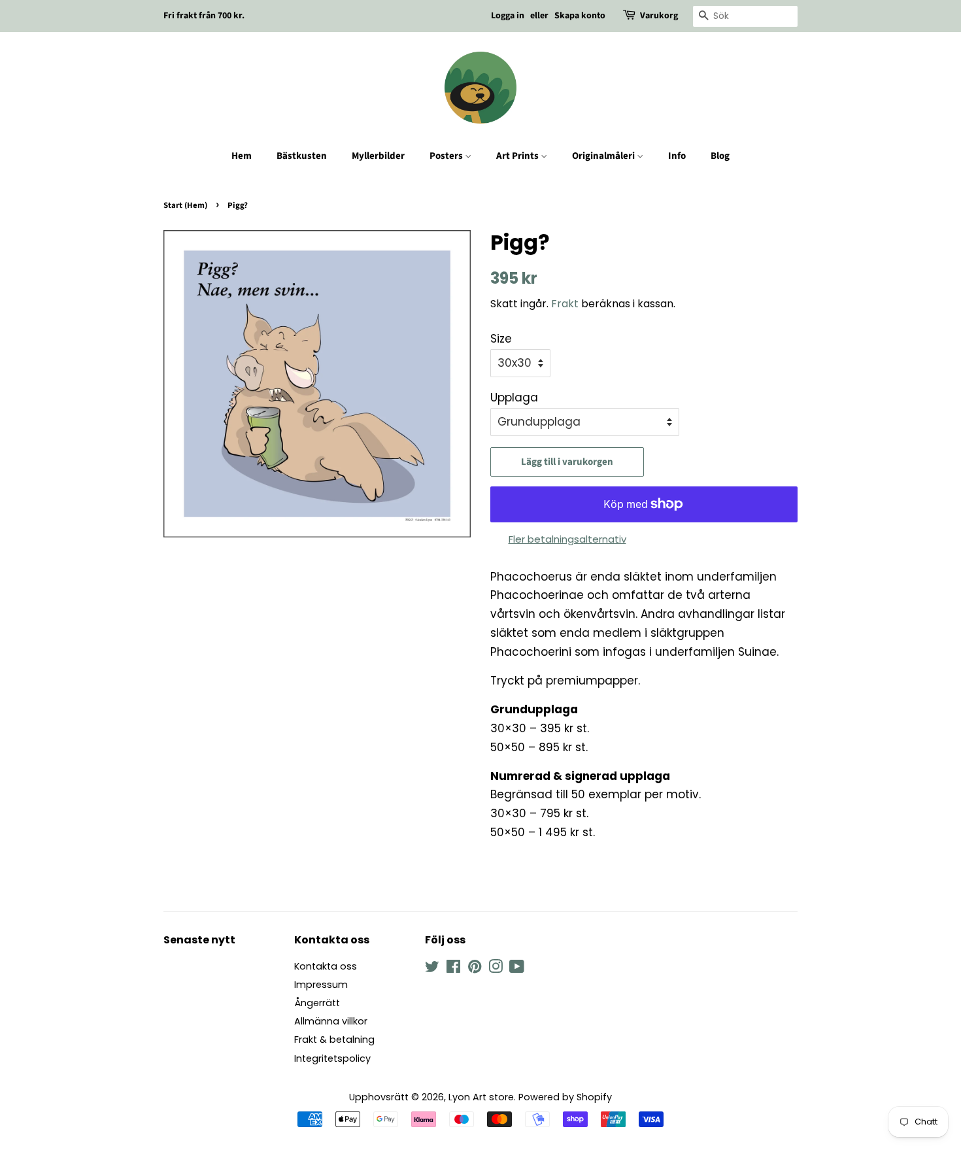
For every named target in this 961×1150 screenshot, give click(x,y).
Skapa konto (579, 15)
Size (501, 339)
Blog (720, 156)
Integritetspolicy (332, 1058)
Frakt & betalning (334, 1039)
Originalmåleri (604, 156)
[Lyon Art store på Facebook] (453, 968)
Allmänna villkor (330, 1021)
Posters (447, 156)
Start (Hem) (185, 205)
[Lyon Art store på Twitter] (432, 968)
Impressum (321, 984)
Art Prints (518, 156)
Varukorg (659, 15)
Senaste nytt (199, 939)
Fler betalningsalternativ (567, 539)
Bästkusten (302, 156)
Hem (241, 156)
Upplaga (514, 397)
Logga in (507, 15)
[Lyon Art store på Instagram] (495, 968)
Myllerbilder (378, 156)
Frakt (565, 303)
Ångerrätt (317, 1002)
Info (677, 156)
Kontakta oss (325, 966)
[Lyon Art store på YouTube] (516, 968)
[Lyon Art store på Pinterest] (474, 968)
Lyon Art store (481, 1097)
